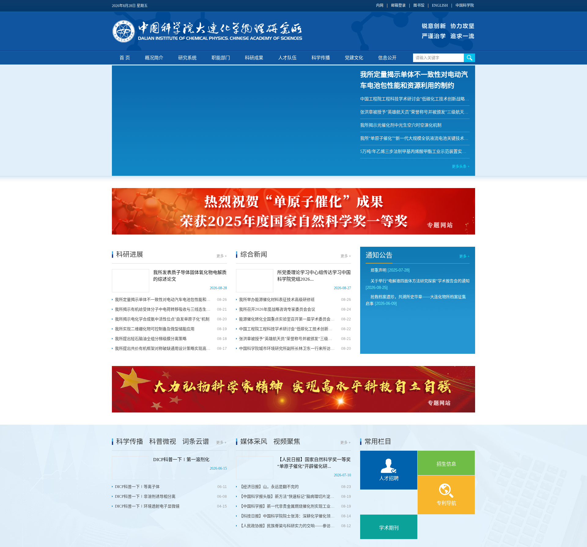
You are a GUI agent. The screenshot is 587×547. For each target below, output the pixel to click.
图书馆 (418, 6)
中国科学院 (465, 6)
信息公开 (387, 57)
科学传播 (321, 57)
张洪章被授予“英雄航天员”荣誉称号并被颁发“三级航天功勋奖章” (415, 112)
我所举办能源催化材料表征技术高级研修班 (277, 299)
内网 (379, 6)
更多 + (221, 256)
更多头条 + (461, 166)
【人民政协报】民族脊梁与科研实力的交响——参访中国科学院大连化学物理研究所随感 (287, 525)
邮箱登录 (398, 6)
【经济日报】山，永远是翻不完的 (269, 486)
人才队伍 (287, 57)
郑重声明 (378, 270)
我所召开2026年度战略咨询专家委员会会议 (277, 309)
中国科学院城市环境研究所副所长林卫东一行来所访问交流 (287, 348)
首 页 (125, 57)
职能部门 (221, 57)
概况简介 (154, 57)
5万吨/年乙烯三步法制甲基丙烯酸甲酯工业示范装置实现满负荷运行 (415, 151)
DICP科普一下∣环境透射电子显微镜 (147, 506)
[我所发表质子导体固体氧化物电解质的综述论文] (130, 280)
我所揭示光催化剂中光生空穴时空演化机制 (400, 125)
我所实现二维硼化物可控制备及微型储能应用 (154, 329)
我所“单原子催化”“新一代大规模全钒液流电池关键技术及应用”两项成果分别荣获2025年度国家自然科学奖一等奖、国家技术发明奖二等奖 (415, 138)
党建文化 (354, 57)
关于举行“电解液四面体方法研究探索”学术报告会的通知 (420, 281)
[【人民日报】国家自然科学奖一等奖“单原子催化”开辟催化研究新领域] (254, 467)
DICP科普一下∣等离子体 (137, 486)
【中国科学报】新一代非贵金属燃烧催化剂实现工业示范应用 (287, 506)
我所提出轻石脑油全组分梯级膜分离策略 (150, 338)
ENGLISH (440, 6)
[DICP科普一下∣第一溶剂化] (130, 467)
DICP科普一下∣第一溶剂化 (181, 459)
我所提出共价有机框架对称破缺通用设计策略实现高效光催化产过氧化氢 (163, 348)
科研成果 (254, 57)
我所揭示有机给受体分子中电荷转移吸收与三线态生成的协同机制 (163, 309)
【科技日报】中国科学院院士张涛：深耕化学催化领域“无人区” (287, 516)
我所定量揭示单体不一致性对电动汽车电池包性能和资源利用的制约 (163, 299)
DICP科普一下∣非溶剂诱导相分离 (145, 496)
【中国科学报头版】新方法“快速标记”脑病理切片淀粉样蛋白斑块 (287, 496)
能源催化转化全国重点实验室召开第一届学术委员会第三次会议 (287, 319)
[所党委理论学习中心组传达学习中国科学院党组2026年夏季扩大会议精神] (254, 280)
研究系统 (187, 57)
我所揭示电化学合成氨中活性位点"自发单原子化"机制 (162, 319)
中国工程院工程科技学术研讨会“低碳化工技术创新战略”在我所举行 (415, 99)
